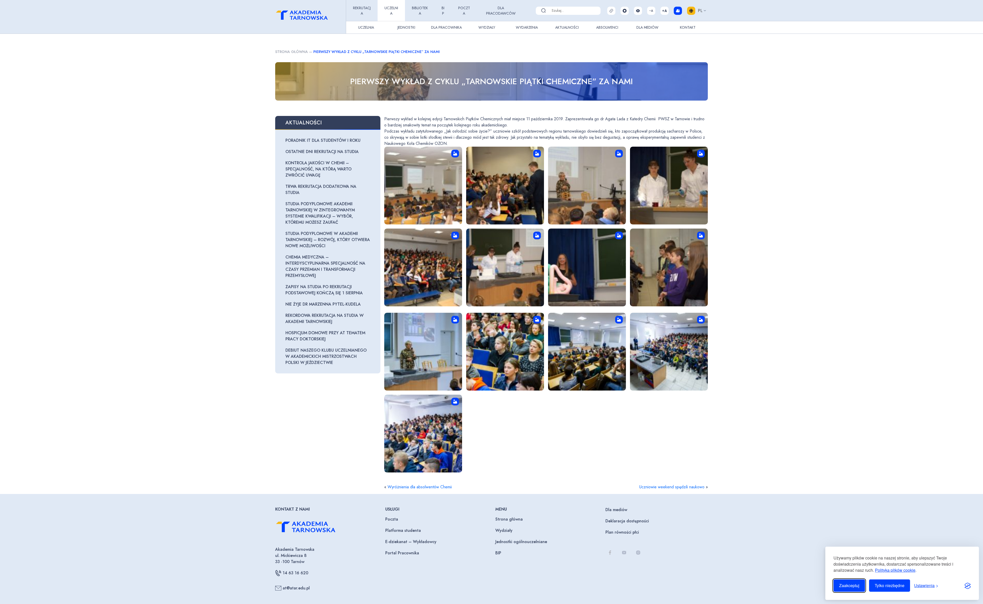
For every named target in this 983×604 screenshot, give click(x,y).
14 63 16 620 (295, 573)
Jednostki (406, 27)
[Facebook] (609, 552)
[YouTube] (623, 552)
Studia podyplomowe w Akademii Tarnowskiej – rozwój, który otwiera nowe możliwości (327, 240)
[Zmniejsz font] (651, 11)
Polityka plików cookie (895, 570)
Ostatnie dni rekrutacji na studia (322, 152)
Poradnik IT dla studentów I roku (322, 140)
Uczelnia (391, 10)
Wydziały (486, 27)
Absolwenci (607, 27)
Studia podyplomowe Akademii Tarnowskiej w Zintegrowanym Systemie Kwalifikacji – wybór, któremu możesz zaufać (320, 213)
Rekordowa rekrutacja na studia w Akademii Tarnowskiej (324, 318)
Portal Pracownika (402, 553)
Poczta (464, 10)
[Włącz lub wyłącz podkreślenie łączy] (611, 11)
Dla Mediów (647, 27)
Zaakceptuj (849, 585)
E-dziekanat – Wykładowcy (410, 542)
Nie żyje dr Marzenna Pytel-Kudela (323, 304)
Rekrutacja (362, 10)
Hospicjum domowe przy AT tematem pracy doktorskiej (325, 336)
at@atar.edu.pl (296, 588)
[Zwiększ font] (664, 11)
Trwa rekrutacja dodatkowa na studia (320, 190)
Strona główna (291, 51)
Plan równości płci (622, 532)
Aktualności (567, 27)
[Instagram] (638, 552)
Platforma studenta (403, 530)
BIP (443, 10)
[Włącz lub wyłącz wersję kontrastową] (638, 11)
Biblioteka (420, 10)
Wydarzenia (527, 27)
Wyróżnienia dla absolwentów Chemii (420, 487)
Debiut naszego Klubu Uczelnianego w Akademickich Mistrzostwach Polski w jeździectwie (326, 356)
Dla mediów (616, 510)
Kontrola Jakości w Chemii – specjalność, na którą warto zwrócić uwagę (318, 169)
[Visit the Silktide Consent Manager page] (968, 586)
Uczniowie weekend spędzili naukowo (671, 487)
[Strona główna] (309, 17)
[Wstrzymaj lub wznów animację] (625, 11)
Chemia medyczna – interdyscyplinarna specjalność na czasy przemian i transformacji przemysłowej (325, 266)
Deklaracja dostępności (627, 521)
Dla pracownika (446, 27)
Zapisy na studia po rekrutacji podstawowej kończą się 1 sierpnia (324, 290)
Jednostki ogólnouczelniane (521, 542)
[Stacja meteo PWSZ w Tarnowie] (678, 11)
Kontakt (688, 27)
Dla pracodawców (501, 10)
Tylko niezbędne (889, 585)
